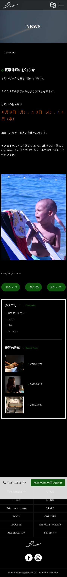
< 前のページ (10, 287)
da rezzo (16, 273)
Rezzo (4, 273)
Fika (9, 273)
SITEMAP (50, 532)
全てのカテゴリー (17, 313)
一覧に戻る (33, 287)
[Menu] (61, 5)
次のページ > (56, 287)
